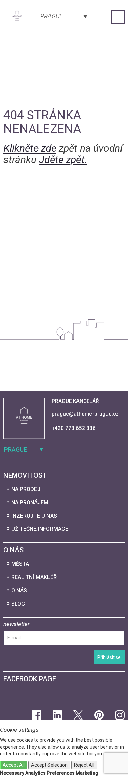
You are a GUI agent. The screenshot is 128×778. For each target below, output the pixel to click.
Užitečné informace (39, 529)
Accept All (14, 765)
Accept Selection (49, 765)
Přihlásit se (109, 657)
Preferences (61, 773)
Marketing (87, 773)
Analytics (35, 773)
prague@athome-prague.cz (85, 414)
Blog (18, 604)
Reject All (84, 765)
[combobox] (63, 16)
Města (20, 564)
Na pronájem (29, 502)
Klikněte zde (29, 148)
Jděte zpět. (63, 160)
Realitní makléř (34, 577)
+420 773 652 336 (74, 428)
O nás (19, 590)
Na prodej (25, 489)
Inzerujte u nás (34, 516)
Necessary (12, 773)
